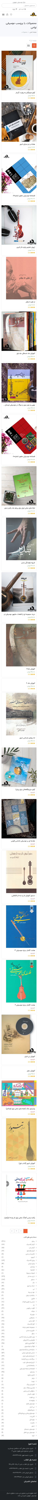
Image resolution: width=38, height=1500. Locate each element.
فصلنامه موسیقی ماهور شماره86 (24, 195)
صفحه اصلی (33, 32)
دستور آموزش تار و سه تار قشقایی (23, 895)
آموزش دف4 (31, 668)
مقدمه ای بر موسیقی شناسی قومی (23, 840)
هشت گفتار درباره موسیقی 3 (25, 950)
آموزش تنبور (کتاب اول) (27, 1163)
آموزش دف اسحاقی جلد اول (26, 353)
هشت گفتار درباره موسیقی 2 (25, 1005)
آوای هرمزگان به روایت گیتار (25, 92)
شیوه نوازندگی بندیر (28, 562)
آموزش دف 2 (30, 683)
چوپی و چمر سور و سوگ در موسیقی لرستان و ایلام (17, 404)
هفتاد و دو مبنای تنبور (27, 144)
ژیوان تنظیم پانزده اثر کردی (26, 247)
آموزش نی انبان (30, 1056)
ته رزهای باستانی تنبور (27, 737)
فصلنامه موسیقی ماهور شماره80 (24, 456)
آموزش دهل (31, 1070)
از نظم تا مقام (30, 301)
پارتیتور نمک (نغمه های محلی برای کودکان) (20, 1108)
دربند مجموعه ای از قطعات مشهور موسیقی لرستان (18, 614)
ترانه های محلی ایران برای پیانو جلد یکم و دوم (19, 508)
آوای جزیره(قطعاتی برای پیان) (25, 789)
